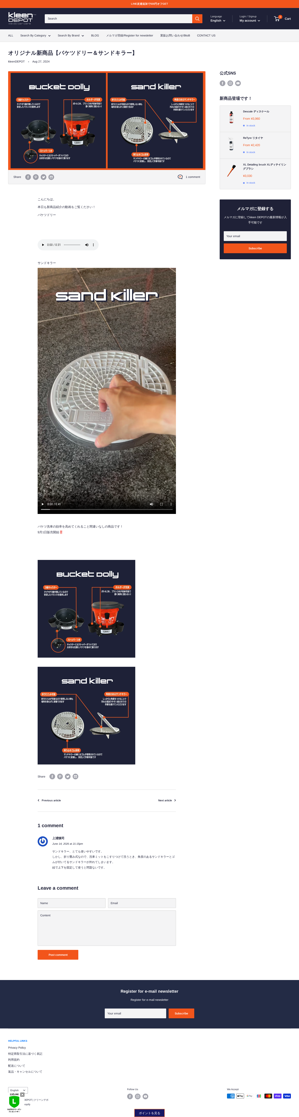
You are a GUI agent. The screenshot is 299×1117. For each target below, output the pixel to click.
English (14, 1090)
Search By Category (33, 35)
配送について (16, 1065)
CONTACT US (206, 35)
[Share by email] (51, 177)
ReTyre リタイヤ (253, 137)
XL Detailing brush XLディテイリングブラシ (264, 166)
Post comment (58, 954)
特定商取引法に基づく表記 (25, 1053)
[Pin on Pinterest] (36, 177)
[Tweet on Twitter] (43, 177)
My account (248, 20)
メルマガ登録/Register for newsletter (129, 35)
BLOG (95, 35)
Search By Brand (69, 35)
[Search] (197, 18)
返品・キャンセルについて (25, 1071)
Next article (165, 800)
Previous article (51, 800)
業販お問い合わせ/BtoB (175, 35)
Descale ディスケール (256, 111)
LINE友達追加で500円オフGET (149, 3)
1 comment (193, 177)
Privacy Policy (17, 1047)
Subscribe (255, 248)
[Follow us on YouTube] (238, 83)
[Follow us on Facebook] (222, 83)
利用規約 (14, 1059)
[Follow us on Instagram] (230, 83)
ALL (10, 35)
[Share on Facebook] (28, 177)
